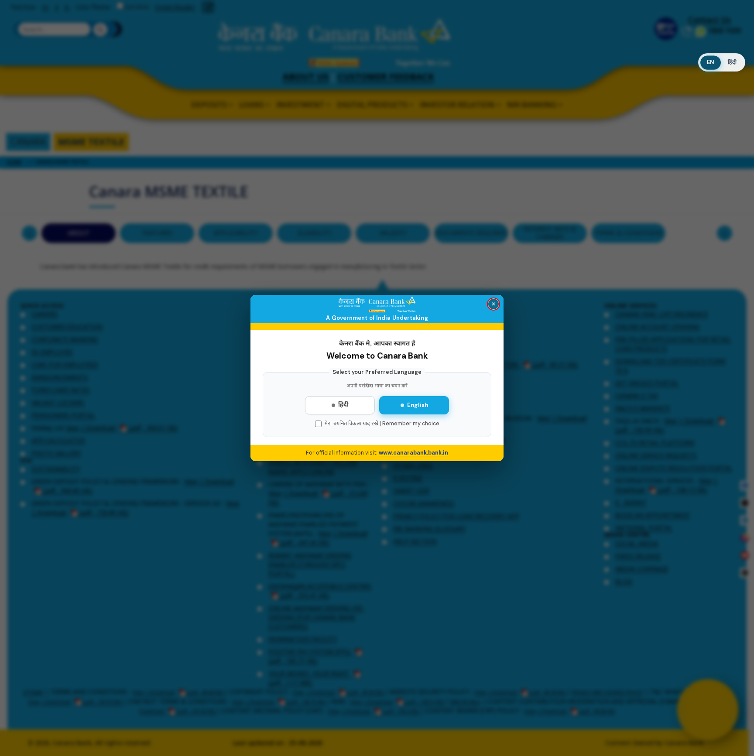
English (417, 405)
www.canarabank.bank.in (413, 452)
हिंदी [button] (732, 62)
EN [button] (710, 62)
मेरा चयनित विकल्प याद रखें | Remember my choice (382, 423)
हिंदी (343, 405)
